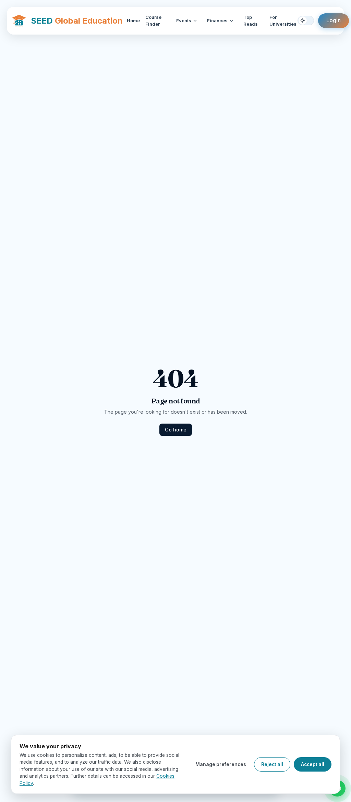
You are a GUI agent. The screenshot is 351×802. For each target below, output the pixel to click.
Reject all (272, 764)
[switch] (306, 20)
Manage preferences (220, 764)
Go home (175, 429)
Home (133, 20)
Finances (217, 20)
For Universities (282, 20)
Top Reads (250, 20)
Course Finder (153, 20)
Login (333, 20)
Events (183, 20)
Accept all (312, 764)
